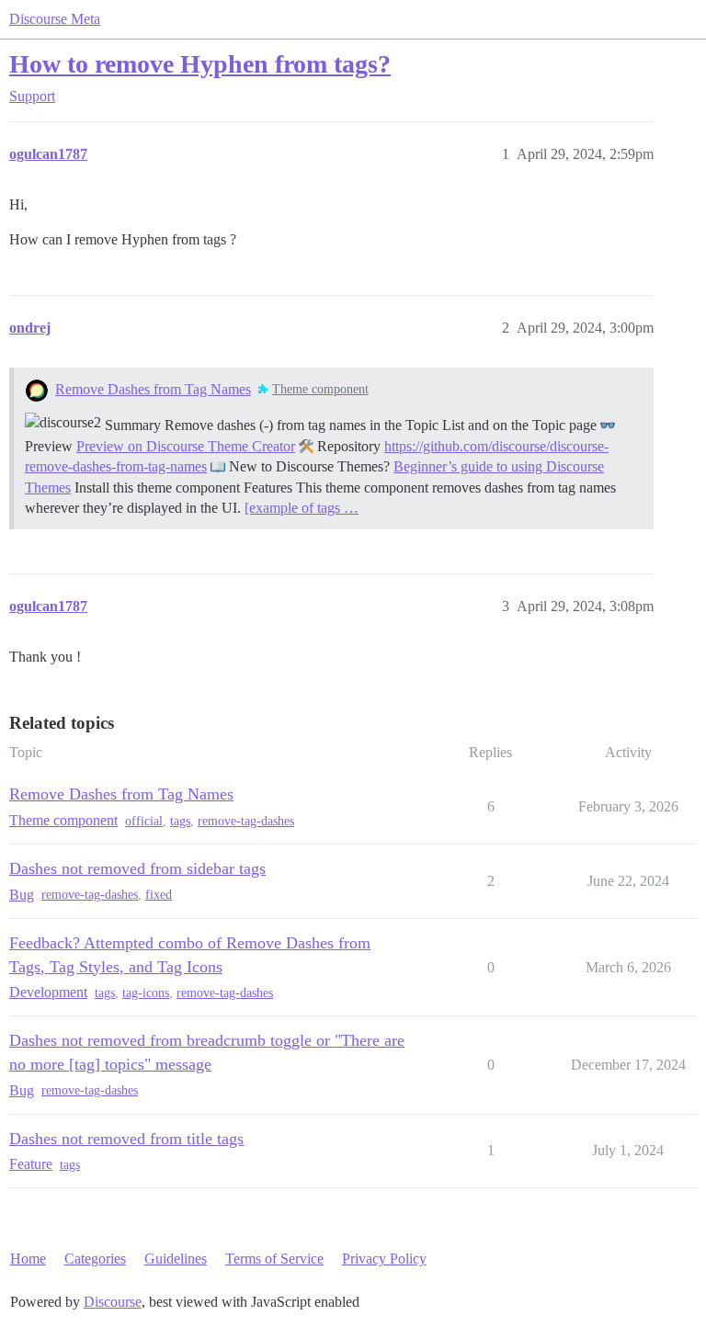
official (144, 821)
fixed (158, 895)
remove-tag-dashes (246, 821)
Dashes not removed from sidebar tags (137, 868)
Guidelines (175, 1258)
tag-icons (145, 993)
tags (180, 821)
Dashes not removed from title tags (126, 1138)
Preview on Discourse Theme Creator (185, 446)
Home (28, 1258)
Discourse (113, 1302)
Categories (95, 1258)
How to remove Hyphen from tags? (200, 64)
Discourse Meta (54, 19)
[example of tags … (302, 508)
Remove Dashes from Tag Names (153, 389)
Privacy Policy (384, 1258)
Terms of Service (274, 1258)
